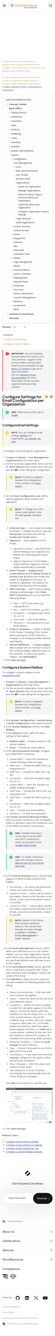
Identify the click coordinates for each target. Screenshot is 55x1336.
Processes (18, 289)
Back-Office (30, 61)
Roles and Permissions (27, 170)
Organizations (22, 182)
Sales (13, 125)
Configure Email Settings (15, 339)
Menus (16, 265)
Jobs (15, 246)
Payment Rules (20, 281)
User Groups (22, 174)
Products (15, 129)
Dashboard (16, 116)
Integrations (19, 238)
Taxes (14, 138)
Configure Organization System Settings (19, 80)
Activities (15, 146)
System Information (23, 293)
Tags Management (22, 261)
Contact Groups (21, 230)
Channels (17, 242)
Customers (16, 121)
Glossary (14, 318)
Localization (19, 305)
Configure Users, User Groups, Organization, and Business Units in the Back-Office (23, 69)
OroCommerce (15, 1221)
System (14, 155)
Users (20, 61)
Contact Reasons (21, 226)
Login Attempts (23, 218)
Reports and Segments (22, 150)
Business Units (23, 178)
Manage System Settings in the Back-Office (20, 64)
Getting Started (18, 112)
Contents (8, 334)
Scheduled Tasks (21, 254)
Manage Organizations (29, 190)
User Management (22, 162)
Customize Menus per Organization (29, 206)
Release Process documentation (23, 376)
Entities (17, 258)
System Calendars (22, 273)
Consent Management (24, 297)
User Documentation (18, 99)
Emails (16, 234)
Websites (17, 301)
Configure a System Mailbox (17, 343)
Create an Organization (29, 186)
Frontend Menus (21, 269)
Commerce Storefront (21, 313)
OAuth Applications (25, 222)
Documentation (9, 61)
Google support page (25, 845)
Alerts (16, 309)
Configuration (20, 158)
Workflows (18, 285)
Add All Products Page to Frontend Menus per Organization (30, 197)
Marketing (16, 133)
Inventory (15, 142)
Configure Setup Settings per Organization (20, 83)
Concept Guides (18, 104)
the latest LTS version (27, 367)
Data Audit (18, 250)
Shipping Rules (20, 277)
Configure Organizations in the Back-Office (20, 77)
